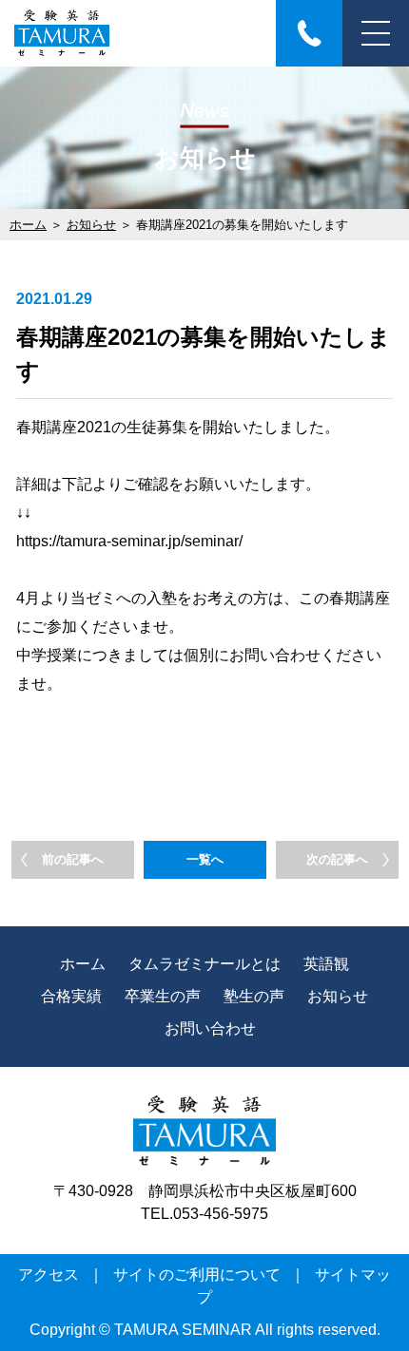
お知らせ (91, 225)
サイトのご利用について (197, 1274)
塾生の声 (254, 996)
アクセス (48, 1274)
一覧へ (205, 859)
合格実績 (71, 996)
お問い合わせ (210, 1028)
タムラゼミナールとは (204, 964)
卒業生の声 (163, 996)
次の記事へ (337, 859)
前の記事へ (73, 859)
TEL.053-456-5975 (204, 1214)
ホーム (28, 225)
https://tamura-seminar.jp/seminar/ (129, 541)
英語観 (326, 964)
